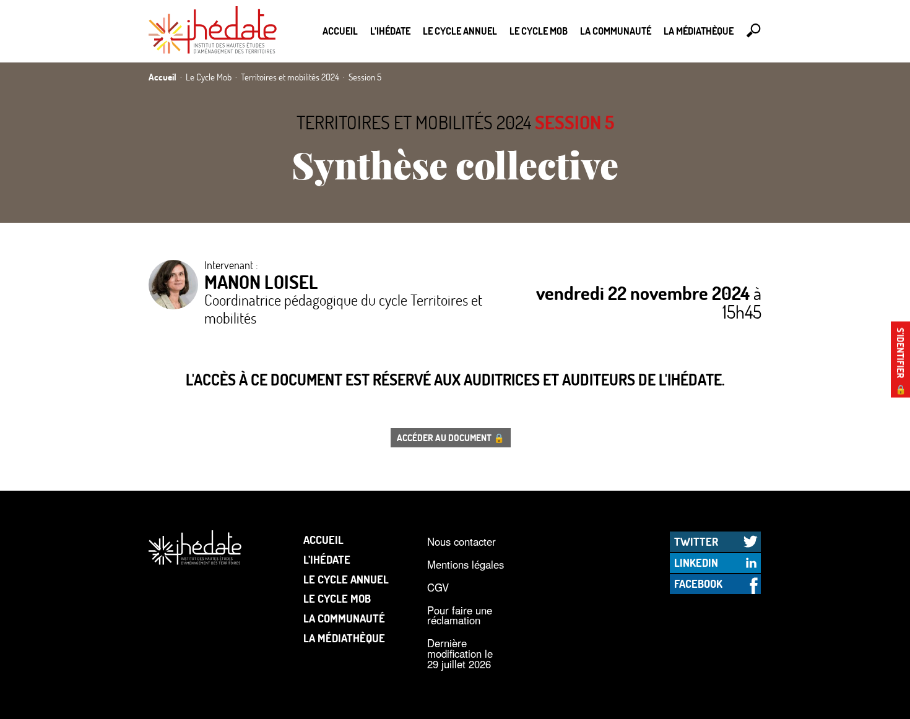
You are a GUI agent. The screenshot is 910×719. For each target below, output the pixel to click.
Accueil (340, 30)
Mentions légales (465, 564)
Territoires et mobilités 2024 (414, 122)
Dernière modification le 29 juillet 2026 (460, 653)
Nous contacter (461, 541)
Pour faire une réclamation (459, 615)
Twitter (696, 541)
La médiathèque (699, 30)
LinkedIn (696, 562)
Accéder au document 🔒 (451, 437)
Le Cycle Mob (538, 30)
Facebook (698, 583)
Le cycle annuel (460, 30)
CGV (438, 587)
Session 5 (574, 122)
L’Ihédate (390, 30)
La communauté (615, 30)
